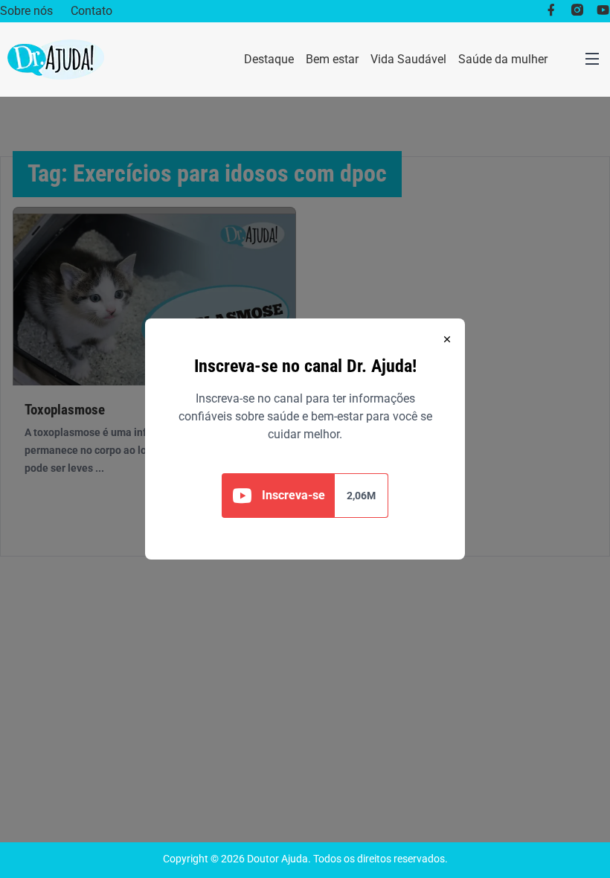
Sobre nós (26, 11)
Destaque (269, 59)
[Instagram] (577, 11)
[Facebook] (551, 11)
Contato (91, 11)
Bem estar (332, 59)
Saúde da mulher (503, 59)
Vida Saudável (408, 59)
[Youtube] (603, 11)
